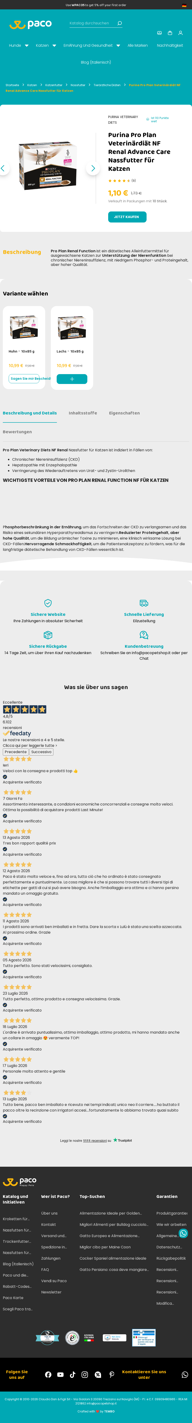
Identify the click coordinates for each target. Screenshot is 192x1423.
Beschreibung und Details (30, 413)
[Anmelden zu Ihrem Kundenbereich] (159, 33)
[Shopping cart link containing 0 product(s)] (170, 33)
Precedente (16, 752)
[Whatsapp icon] (183, 1233)
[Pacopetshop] (48, 1374)
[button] (93, 168)
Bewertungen (17, 432)
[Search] (119, 23)
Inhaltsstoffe (83, 413)
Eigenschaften (124, 413)
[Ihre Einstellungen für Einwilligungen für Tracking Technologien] (183, 1414)
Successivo (41, 752)
